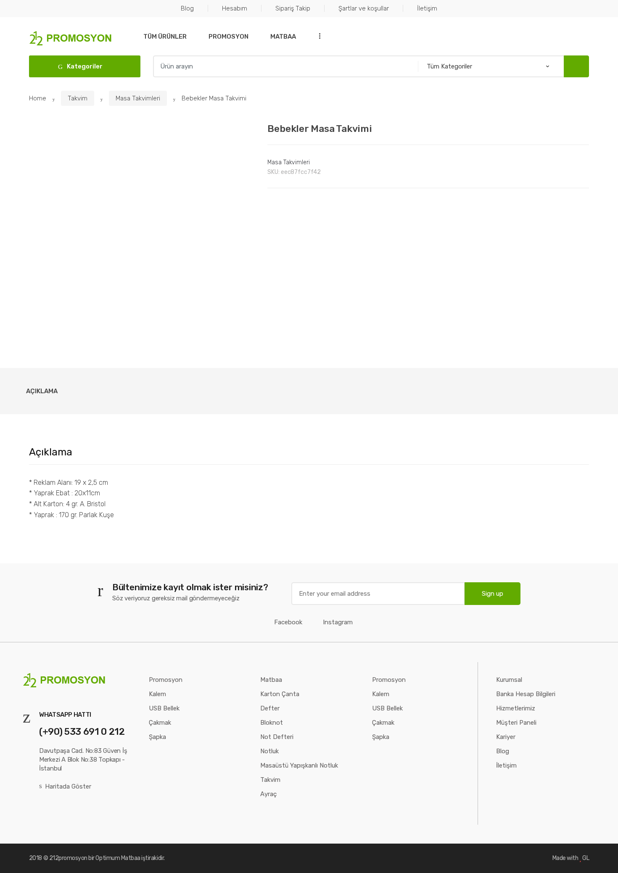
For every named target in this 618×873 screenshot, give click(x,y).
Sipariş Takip (292, 8)
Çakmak (160, 722)
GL (585, 858)
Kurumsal (509, 680)
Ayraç (268, 794)
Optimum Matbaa (117, 858)
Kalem (157, 694)
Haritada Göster (68, 786)
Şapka (157, 737)
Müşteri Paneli (516, 722)
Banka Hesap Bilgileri (525, 694)
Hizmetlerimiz (515, 708)
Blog (187, 8)
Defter (270, 708)
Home (37, 98)
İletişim (427, 8)
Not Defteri (276, 737)
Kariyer (505, 737)
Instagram (338, 622)
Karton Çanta (279, 694)
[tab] (42, 391)
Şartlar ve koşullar (363, 8)
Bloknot (271, 722)
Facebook (288, 622)
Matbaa (283, 36)
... (317, 36)
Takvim (77, 98)
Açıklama (42, 391)
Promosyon (228, 36)
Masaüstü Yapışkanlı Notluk (299, 765)
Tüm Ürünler (165, 36)
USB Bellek (164, 708)
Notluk (269, 751)
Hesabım (234, 8)
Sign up (492, 593)
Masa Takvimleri (138, 98)
